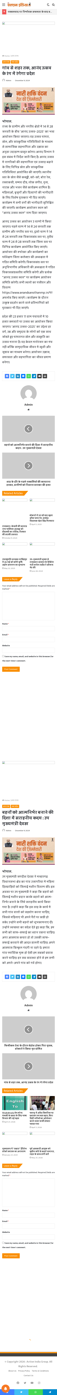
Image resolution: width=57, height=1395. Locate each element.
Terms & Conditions (40, 1370)
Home (7, 55)
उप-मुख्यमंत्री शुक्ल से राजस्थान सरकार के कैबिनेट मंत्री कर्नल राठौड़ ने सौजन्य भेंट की (42, 563)
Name (5, 623)
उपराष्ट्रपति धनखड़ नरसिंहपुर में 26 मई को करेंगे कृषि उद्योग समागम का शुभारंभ (14, 562)
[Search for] (53, 5)
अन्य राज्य (14, 55)
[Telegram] (34, 376)
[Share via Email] (39, 376)
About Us (12, 1370)
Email (5, 634)
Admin (8, 80)
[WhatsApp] (28, 376)
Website (6, 645)
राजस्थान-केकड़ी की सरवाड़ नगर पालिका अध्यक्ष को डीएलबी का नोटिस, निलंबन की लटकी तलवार (14, 530)
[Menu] (3, 5)
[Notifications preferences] (5, 1389)
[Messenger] (23, 376)
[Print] (45, 376)
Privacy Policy (24, 1370)
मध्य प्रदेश (15, 61)
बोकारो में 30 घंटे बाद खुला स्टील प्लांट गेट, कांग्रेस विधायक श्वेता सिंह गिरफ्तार (42, 518)
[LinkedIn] (18, 376)
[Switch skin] (48, 5)
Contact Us (28, 1375)
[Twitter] (12, 376)
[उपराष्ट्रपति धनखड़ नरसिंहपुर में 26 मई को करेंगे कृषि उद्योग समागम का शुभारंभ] (14, 550)
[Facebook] (7, 376)
